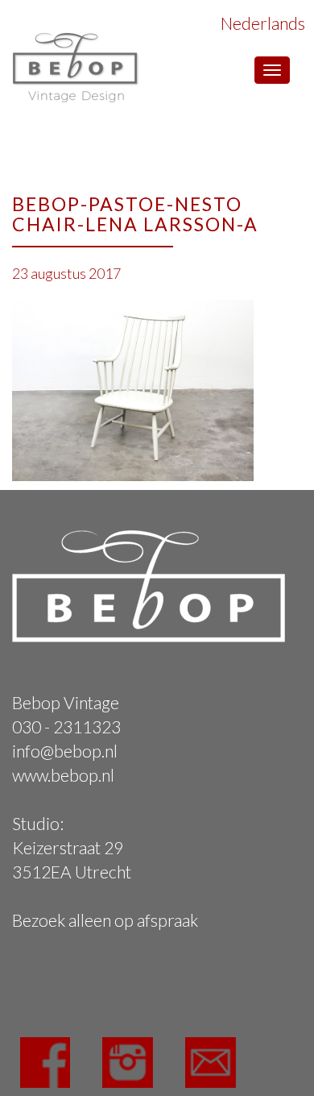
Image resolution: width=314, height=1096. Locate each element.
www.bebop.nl (63, 775)
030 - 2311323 (66, 726)
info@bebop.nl (65, 751)
